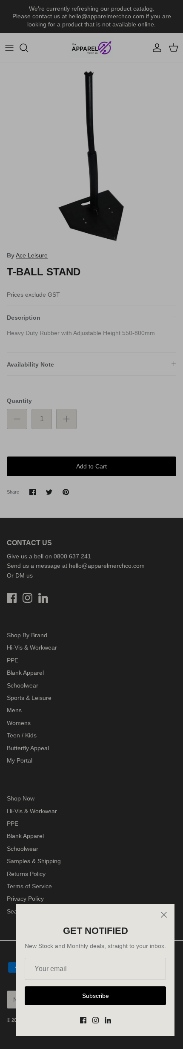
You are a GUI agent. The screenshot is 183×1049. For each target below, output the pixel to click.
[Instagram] (95, 1020)
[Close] (163, 914)
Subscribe (95, 995)
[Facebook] (83, 1020)
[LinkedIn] (108, 1020)
